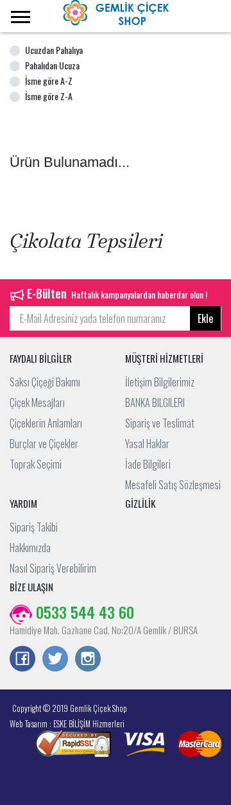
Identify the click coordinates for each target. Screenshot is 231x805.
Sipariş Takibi (34, 527)
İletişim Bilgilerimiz (159, 382)
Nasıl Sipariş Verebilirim (53, 568)
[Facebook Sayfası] (22, 660)
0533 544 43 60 (83, 611)
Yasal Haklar (147, 443)
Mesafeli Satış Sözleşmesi (173, 484)
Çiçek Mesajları (37, 402)
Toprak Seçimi (36, 464)
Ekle (205, 318)
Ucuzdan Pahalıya (54, 49)
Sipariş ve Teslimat (159, 423)
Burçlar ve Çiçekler (44, 443)
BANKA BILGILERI (155, 402)
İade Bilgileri (148, 464)
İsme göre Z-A (49, 96)
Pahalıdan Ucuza (52, 65)
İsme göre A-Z (49, 80)
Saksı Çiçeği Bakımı (45, 382)
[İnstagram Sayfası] (88, 660)
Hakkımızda (30, 547)
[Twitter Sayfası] (55, 660)
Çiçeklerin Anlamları (46, 423)
